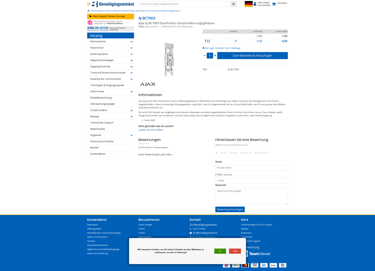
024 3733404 (198, 228)
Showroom (246, 232)
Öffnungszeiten (94, 228)
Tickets (141, 232)
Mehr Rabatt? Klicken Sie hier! (108, 16)
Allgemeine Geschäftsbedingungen (103, 249)
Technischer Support (250, 241)
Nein (235, 251)
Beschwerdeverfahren (97, 245)
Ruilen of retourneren (97, 237)
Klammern (125, 10)
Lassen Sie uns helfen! (150, 129)
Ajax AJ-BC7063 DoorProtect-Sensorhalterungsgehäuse (156, 10)
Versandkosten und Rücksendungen (104, 232)
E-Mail (223, 174)
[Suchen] (233, 4)
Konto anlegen (145, 224)
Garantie (91, 241)
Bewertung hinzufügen (230, 209)
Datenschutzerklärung (97, 253)
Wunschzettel (144, 237)
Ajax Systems (151, 26)
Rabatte (244, 228)
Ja (220, 251)
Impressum (92, 224)
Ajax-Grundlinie (112, 10)
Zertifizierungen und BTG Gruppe (256, 224)
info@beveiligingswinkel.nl (205, 232)
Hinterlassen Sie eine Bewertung (177, 26)
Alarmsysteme (97, 10)
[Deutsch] (249, 4)
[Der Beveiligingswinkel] (110, 4)
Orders (141, 228)
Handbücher (246, 237)
